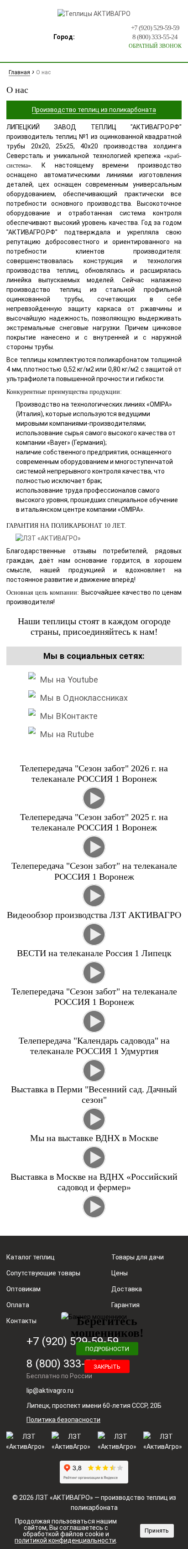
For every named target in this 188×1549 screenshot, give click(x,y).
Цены (119, 1273)
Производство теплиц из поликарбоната (94, 109)
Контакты (21, 1321)
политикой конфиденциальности (65, 1540)
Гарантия (125, 1305)
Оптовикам (23, 1289)
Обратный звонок (155, 46)
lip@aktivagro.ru (49, 1390)
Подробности (107, 1348)
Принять (157, 1530)
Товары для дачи (137, 1257)
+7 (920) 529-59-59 (155, 27)
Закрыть (107, 1366)
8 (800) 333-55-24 (155, 37)
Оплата (17, 1305)
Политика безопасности (63, 1419)
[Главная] (94, 13)
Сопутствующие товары (43, 1273)
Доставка (126, 1289)
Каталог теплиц (30, 1257)
